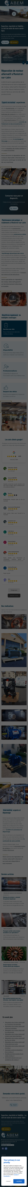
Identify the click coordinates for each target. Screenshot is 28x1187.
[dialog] (14, 1171)
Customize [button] (8, 1181)
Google (16, 1174)
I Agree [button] (19, 1181)
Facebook (6, 1176)
